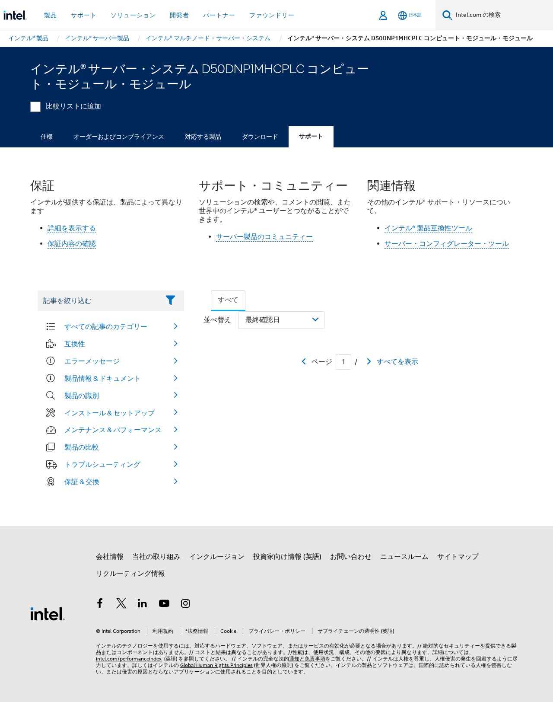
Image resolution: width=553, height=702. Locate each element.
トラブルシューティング (102, 464)
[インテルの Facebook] (99, 605)
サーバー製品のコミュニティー (264, 237)
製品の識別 (81, 395)
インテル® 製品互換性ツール (428, 228)
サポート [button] (84, 15)
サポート (311, 136)
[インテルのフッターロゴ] (47, 613)
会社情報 (110, 556)
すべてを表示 (397, 361)
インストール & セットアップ (109, 412)
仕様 (47, 136)
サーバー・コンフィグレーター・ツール (447, 243)
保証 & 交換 (81, 481)
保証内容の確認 (72, 243)
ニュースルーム (404, 556)
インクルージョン (217, 556)
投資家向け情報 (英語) (287, 556)
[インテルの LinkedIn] (142, 605)
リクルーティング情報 (130, 573)
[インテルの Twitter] (121, 605)
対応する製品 (203, 136)
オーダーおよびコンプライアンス (118, 136)
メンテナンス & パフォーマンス (113, 429)
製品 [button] (50, 15)
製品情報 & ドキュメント (102, 378)
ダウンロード (260, 136)
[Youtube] (164, 605)
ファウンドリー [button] (272, 15)
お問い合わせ (351, 556)
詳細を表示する (72, 228)
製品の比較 (81, 447)
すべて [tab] (228, 300)
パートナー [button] (219, 15)
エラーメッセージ (92, 361)
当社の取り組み (156, 556)
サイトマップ (458, 556)
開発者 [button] (179, 15)
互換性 (74, 343)
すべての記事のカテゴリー (105, 326)
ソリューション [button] (133, 15)
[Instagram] (185, 605)
